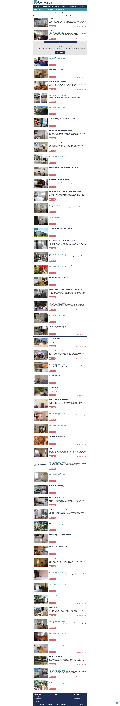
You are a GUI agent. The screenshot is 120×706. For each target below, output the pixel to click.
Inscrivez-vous (76, 696)
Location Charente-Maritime (48, 9)
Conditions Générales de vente (39, 704)
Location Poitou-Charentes (38, 9)
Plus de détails (52, 26)
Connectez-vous (77, 698)
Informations (64, 6)
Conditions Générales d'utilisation (52, 704)
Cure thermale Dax (37, 696)
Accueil (37, 6)
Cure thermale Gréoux (37, 701)
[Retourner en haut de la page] (117, 703)
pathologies (73, 6)
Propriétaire (82, 6)
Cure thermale (55, 6)
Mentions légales (63, 704)
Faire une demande (60, 52)
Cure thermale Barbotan (37, 699)
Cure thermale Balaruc (37, 698)
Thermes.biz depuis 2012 (78, 704)
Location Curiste (46, 6)
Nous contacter (56, 696)
